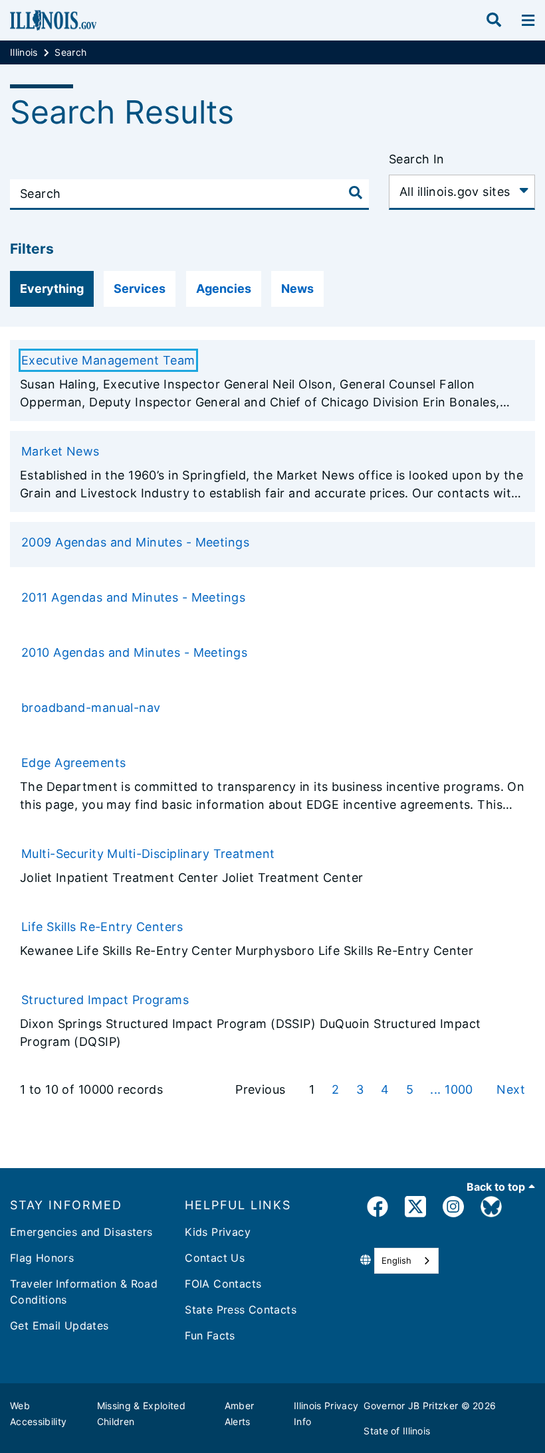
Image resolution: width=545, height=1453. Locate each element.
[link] (377, 1209)
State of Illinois (397, 1430)
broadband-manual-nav (91, 708)
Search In (417, 159)
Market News (60, 451)
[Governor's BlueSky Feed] (491, 1209)
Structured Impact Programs (105, 1000)
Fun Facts (210, 1335)
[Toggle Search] (355, 192)
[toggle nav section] (528, 20)
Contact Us (215, 1257)
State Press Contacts (240, 1309)
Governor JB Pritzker (411, 1405)
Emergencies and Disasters (81, 1232)
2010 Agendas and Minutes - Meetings (134, 652)
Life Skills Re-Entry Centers (102, 927)
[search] (494, 20)
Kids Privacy (218, 1232)
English (396, 1260)
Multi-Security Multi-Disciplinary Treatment (148, 854)
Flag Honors (42, 1257)
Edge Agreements (73, 763)
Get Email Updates (59, 1325)
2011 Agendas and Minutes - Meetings (133, 597)
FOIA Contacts (223, 1283)
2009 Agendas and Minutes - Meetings (135, 542)
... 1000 (453, 1089)
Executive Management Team (108, 360)
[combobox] (406, 1261)
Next (510, 1089)
